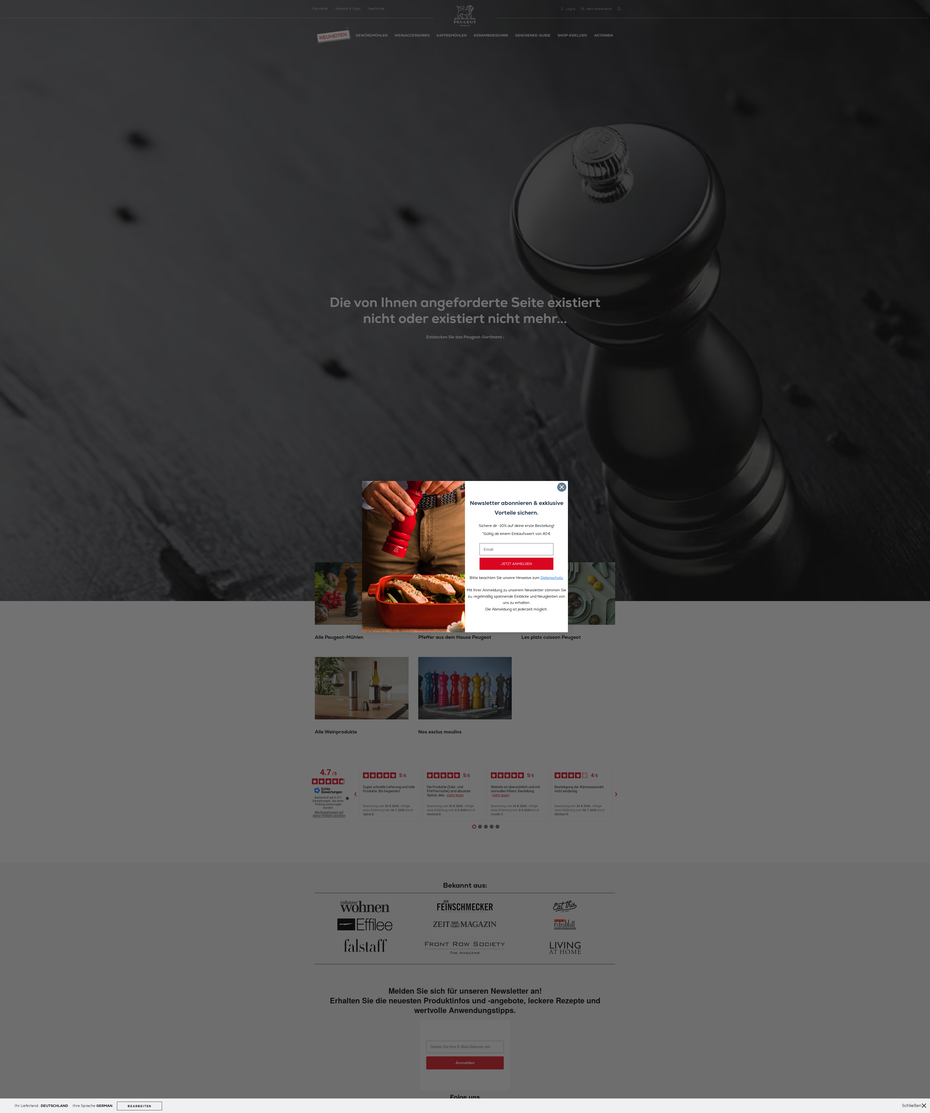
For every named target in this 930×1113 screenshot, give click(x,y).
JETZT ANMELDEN (516, 564)
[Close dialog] (562, 487)
